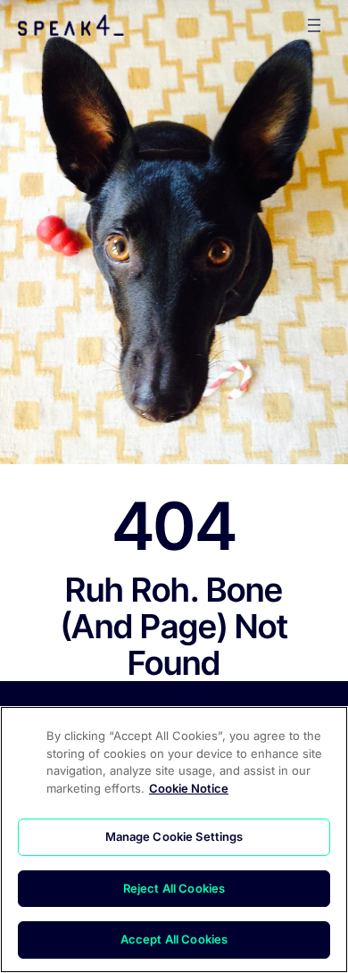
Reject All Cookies (174, 888)
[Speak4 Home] (71, 25)
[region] (174, 839)
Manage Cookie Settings (174, 836)
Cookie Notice (188, 788)
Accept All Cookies (174, 939)
